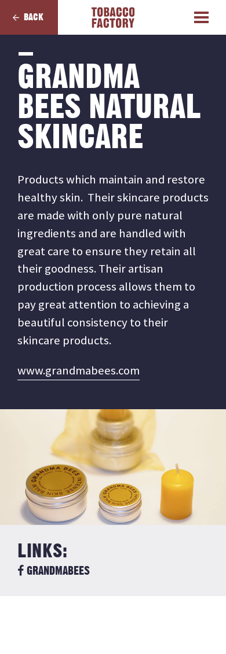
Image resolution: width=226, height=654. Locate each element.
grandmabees (57, 571)
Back (33, 17)
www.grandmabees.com (78, 370)
